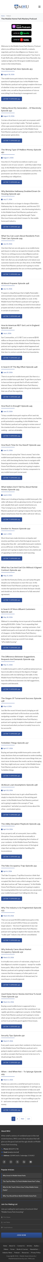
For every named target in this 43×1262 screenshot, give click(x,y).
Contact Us (21, 1246)
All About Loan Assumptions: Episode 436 (19, 785)
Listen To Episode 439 (11, 689)
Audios (36, 1246)
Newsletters (34, 1249)
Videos (6, 1249)
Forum (12, 1249)
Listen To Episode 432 (11, 985)
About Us (12, 1246)
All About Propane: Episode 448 (15, 283)
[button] (39, 6)
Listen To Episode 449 (11, 274)
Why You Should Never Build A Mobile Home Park (19, 1196)
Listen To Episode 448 (11, 316)
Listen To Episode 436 (11, 815)
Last (28, 1119)
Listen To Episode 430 (11, 1062)
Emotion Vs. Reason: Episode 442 (15, 529)
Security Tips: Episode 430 (13, 1035)
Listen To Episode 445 (11, 436)
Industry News (7, 1252)
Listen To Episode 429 (11, 1110)
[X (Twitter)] (17, 1162)
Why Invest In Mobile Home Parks (14, 1175)
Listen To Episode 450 (11, 227)
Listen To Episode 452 (11, 140)
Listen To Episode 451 (11, 182)
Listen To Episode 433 (11, 940)
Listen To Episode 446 (11, 397)
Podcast (17, 1252)
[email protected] (13, 1152)
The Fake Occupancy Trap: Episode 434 (19, 866)
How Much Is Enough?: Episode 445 (16, 406)
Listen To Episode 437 (11, 775)
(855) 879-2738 (13, 1149)
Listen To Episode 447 (11, 358)
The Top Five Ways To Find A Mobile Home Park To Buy (21, 1181)
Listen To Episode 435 (11, 856)
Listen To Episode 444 (11, 478)
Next (22, 1119)
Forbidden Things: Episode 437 (14, 743)
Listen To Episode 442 (11, 558)
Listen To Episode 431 (11, 1026)
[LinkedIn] (24, 1162)
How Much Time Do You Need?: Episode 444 (20, 445)
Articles (29, 1246)
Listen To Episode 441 (11, 600)
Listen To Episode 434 (11, 898)
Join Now (21, 1235)
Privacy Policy (35, 1252)
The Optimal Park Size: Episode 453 (16, 69)
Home (3, 16)
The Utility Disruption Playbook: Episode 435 (20, 824)
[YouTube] (30, 1162)
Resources (25, 1252)
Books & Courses (22, 1249)
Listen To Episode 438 (11, 733)
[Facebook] (4, 1162)
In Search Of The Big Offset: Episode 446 (19, 367)
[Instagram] (11, 1162)
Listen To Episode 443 (11, 519)
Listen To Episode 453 (11, 99)
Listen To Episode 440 (11, 647)
